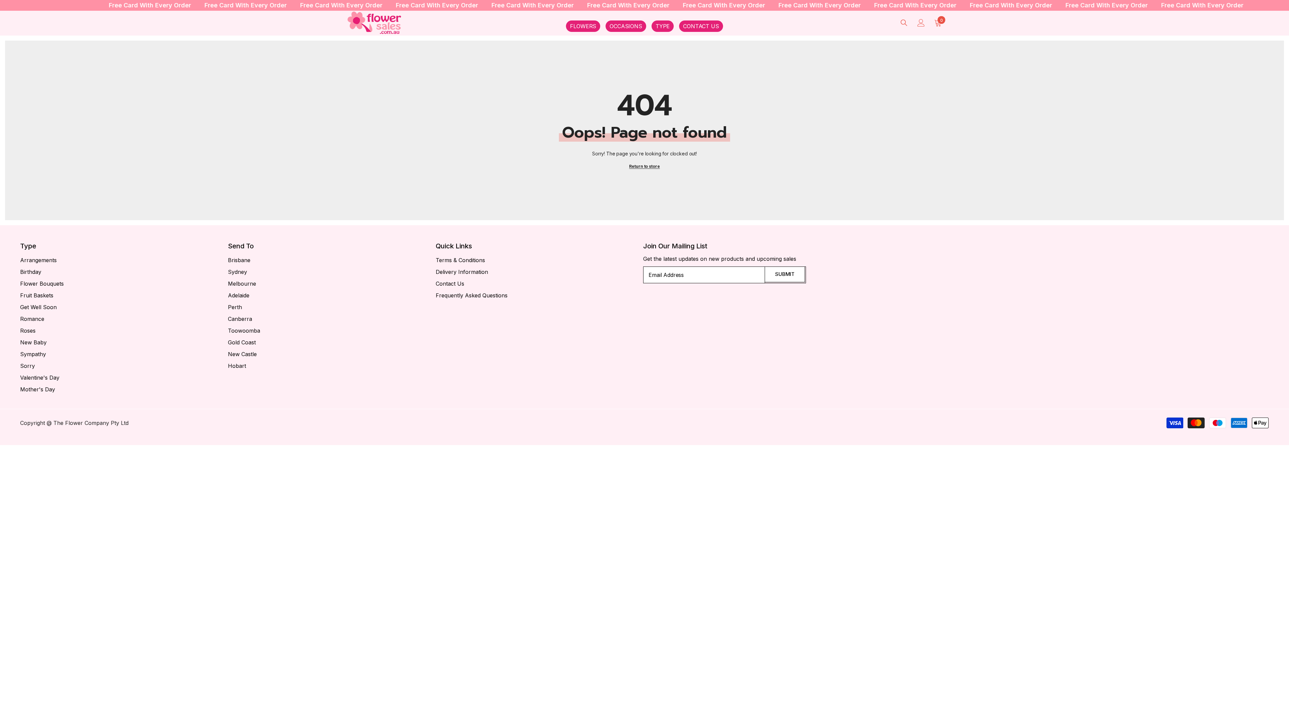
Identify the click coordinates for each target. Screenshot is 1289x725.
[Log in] (921, 23)
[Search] (904, 22)
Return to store (644, 166)
